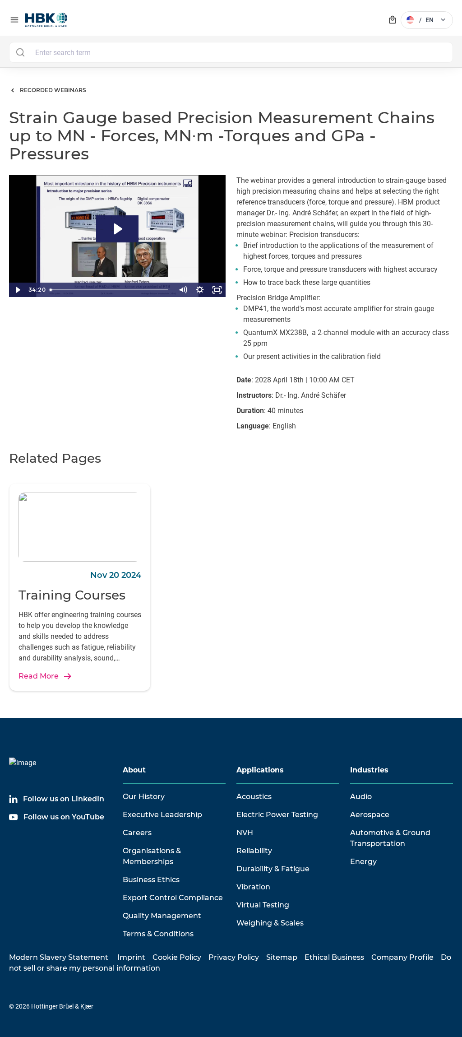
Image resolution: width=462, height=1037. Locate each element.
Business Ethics (151, 879)
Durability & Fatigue (273, 869)
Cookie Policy (176, 957)
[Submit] (20, 52)
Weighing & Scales (270, 923)
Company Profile (402, 957)
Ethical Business (334, 957)
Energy (363, 861)
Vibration (253, 887)
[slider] (110, 290)
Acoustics (254, 796)
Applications (260, 770)
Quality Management (162, 915)
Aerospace (369, 814)
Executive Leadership (162, 814)
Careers (137, 832)
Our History (144, 796)
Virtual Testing (262, 905)
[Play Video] (17, 290)
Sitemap (281, 957)
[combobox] (231, 52)
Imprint (131, 957)
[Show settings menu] (199, 290)
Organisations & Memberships (152, 856)
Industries (369, 770)
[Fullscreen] (217, 290)
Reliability (254, 850)
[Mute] (182, 290)
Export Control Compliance (173, 897)
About (134, 770)
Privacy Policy (233, 957)
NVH (244, 832)
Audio (361, 796)
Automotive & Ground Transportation (390, 838)
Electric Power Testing (277, 814)
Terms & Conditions (158, 934)
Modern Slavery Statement (58, 957)
